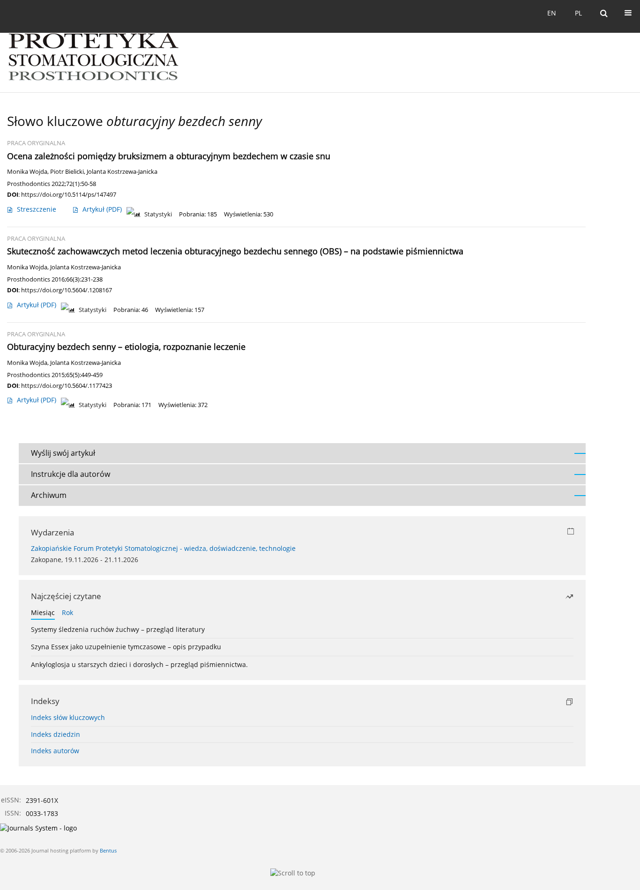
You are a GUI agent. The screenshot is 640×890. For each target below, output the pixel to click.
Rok (67, 612)
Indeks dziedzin (55, 734)
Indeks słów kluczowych (68, 717)
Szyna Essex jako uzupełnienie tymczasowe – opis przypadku (126, 646)
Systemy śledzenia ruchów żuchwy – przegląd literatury (118, 629)
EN (551, 12)
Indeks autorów (55, 750)
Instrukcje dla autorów (70, 474)
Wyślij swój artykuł (63, 453)
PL (578, 12)
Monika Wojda (27, 172)
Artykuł (102, 209)
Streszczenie (36, 209)
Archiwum (49, 495)
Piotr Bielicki (67, 172)
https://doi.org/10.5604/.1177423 (66, 385)
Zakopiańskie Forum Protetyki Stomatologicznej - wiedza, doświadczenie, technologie (163, 548)
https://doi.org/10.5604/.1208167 (66, 290)
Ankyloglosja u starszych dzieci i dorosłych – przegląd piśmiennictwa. (139, 664)
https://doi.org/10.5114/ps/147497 (68, 194)
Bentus (108, 850)
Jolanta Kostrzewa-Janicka (122, 172)
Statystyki (158, 214)
